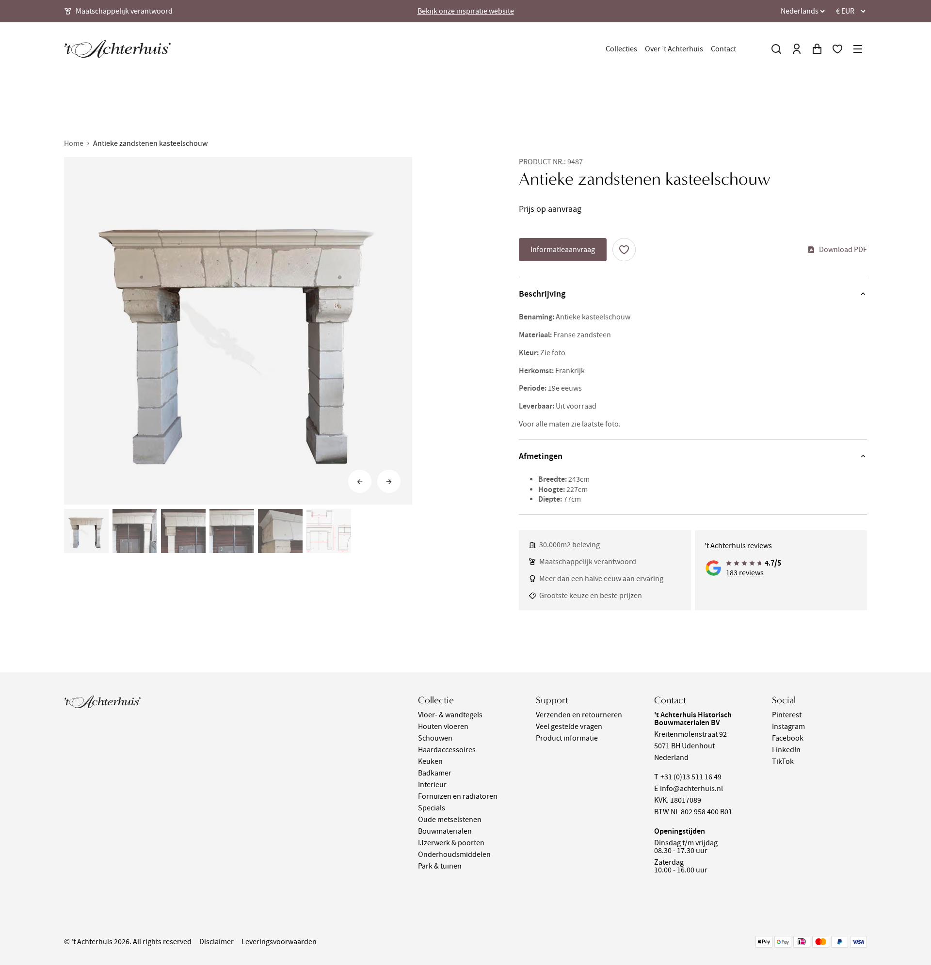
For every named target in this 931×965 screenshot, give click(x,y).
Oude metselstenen (450, 819)
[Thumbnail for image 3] (183, 531)
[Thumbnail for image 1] (86, 531)
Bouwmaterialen (445, 831)
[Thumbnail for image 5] (280, 531)
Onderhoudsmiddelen (454, 854)
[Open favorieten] (837, 49)
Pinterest (787, 715)
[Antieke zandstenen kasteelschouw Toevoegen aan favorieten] (624, 249)
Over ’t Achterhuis (674, 49)
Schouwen (435, 738)
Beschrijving (542, 294)
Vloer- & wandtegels (450, 715)
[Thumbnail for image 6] (328, 531)
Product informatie (567, 738)
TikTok (783, 761)
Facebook (787, 738)
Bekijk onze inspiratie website (465, 11)
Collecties (621, 49)
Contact (723, 49)
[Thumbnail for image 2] (134, 531)
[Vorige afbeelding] (359, 481)
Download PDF (843, 249)
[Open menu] (858, 49)
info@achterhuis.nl (691, 788)
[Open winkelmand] (817, 49)
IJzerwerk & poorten (451, 843)
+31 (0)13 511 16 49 (691, 777)
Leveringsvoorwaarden (279, 942)
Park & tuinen (440, 866)
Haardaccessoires (447, 750)
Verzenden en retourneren (579, 715)
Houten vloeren (443, 726)
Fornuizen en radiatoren (458, 796)
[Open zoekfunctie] (776, 49)
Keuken (430, 761)
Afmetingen (540, 456)
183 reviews (745, 573)
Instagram (788, 726)
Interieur (432, 785)
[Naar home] (117, 49)
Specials (431, 808)
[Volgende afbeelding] (389, 481)
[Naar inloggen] (796, 49)
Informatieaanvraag (562, 249)
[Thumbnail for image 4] (231, 531)
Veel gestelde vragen (569, 726)
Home (73, 143)
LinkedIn (786, 750)
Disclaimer (216, 942)
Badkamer (434, 773)
